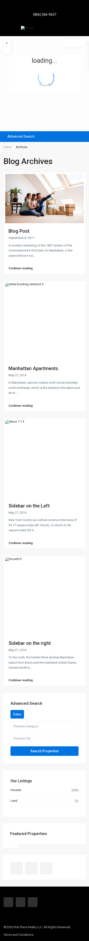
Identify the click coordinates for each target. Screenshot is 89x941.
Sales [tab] (17, 714)
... (35, 255)
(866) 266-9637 (45, 14)
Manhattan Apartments (33, 368)
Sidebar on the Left (29, 506)
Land (13, 800)
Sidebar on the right (30, 643)
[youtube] (44, 7)
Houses (15, 790)
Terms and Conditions (18, 934)
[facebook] (38, 7)
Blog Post (19, 231)
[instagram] (51, 7)
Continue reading (21, 268)
